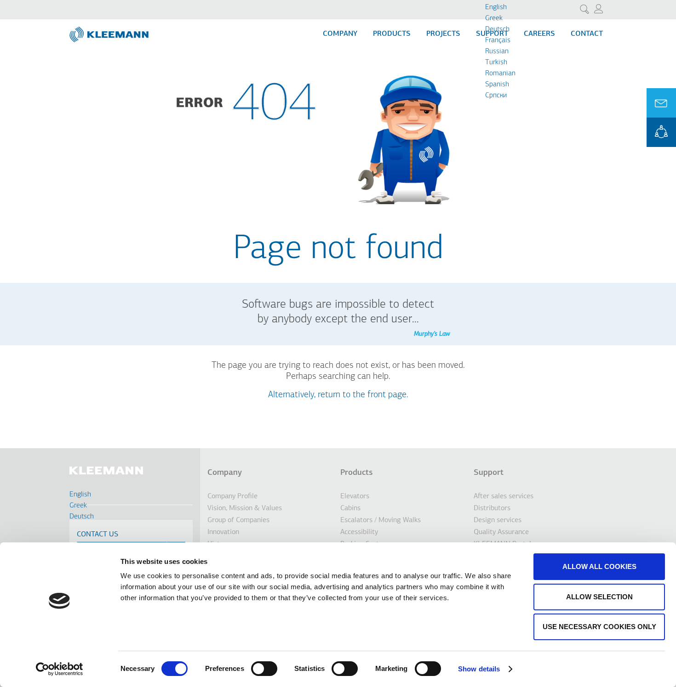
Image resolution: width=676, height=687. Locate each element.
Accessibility (359, 532)
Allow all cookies (599, 566)
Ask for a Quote (661, 103)
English (496, 7)
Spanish (497, 84)
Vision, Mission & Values (244, 508)
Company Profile (232, 496)
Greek (494, 18)
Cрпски (496, 95)
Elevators (354, 496)
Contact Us (97, 534)
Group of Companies (238, 520)
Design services (497, 520)
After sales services (503, 496)
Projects (443, 34)
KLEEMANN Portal (661, 132)
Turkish (496, 62)
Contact (587, 34)
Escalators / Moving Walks (380, 520)
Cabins (350, 508)
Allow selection (599, 597)
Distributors (492, 508)
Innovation (223, 532)
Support (489, 473)
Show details (479, 669)
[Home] (109, 30)
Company (340, 34)
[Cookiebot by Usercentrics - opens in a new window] (59, 669)
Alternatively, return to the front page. (338, 395)
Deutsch (497, 29)
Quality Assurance (501, 532)
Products (392, 34)
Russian (497, 51)
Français (497, 40)
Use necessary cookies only (599, 627)
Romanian (500, 73)
